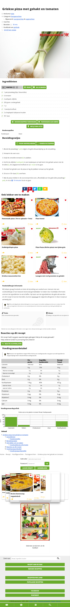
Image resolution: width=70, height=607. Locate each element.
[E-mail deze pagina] (45, 189)
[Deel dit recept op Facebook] (24, 189)
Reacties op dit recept (13, 447)
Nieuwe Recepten (35, 569)
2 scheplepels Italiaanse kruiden (15, 113)
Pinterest (35, 595)
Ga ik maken (40, 87)
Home (2, 454)
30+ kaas (7, 116)
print (29, 87)
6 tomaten (7, 96)
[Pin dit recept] (30, 189)
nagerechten (30, 19)
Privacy (35, 601)
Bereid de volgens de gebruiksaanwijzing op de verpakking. (30, 149)
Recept (8, 454)
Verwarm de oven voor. (12, 153)
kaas (16, 173)
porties (7, 22)
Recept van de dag (35, 565)
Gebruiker (23, 459)
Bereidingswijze (11, 441)
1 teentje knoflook (10, 109)
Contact (31, 601)
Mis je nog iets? (36, 126)
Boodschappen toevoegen (25, 122)
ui (32, 165)
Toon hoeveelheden (27, 144)
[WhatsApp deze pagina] (40, 189)
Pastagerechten (16, 16)
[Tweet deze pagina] (35, 189)
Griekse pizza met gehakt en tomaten (15, 435)
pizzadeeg (16, 149)
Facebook (35, 591)
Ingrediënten (10, 437)
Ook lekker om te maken (14, 443)
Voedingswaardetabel (13, 449)
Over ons (58, 601)
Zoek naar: (7, 558)
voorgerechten (19, 19)
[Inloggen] (47, 463)
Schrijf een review (10, 30)
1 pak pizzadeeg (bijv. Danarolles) (15, 92)
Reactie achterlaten (13, 344)
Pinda (6, 313)
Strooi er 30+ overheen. (15, 173)
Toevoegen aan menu (49, 122)
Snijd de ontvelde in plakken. (17, 158)
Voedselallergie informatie (19, 445)
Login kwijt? (27, 468)
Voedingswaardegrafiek (18, 451)
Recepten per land (35, 578)
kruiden (5, 165)
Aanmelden (42, 468)
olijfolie (17, 162)
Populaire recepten (35, 582)
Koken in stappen (47, 144)
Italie (12, 14)
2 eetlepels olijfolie (10, 99)
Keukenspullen (15, 439)
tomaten (20, 158)
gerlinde (16, 27)
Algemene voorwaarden (44, 601)
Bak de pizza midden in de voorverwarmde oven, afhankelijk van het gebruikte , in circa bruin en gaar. (33, 179)
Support (53, 601)
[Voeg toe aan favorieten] (31, 200)
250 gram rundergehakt (12, 102)
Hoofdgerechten (18, 454)
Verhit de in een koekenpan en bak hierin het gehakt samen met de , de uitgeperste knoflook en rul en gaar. (32, 163)
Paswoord (23, 463)
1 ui (5, 106)
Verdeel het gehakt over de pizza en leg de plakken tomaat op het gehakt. (29, 169)
